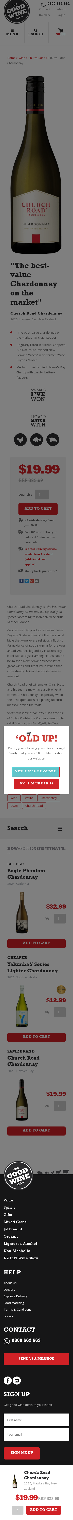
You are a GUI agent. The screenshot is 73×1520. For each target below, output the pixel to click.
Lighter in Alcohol (20, 1244)
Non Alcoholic (17, 1251)
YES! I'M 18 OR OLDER (35, 771)
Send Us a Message (36, 1359)
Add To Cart (43, 1510)
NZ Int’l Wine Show (21, 1259)
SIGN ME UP (22, 1453)
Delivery (9, 1289)
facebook (8, 1381)
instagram (17, 1381)
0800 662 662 (26, 1341)
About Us (10, 1283)
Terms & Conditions (17, 1309)
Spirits (9, 1208)
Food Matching (14, 1303)
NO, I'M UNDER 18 (36, 783)
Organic (11, 1237)
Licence (9, 1316)
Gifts (8, 1215)
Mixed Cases (15, 1222)
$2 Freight (13, 1230)
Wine (8, 1201)
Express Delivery (16, 1296)
